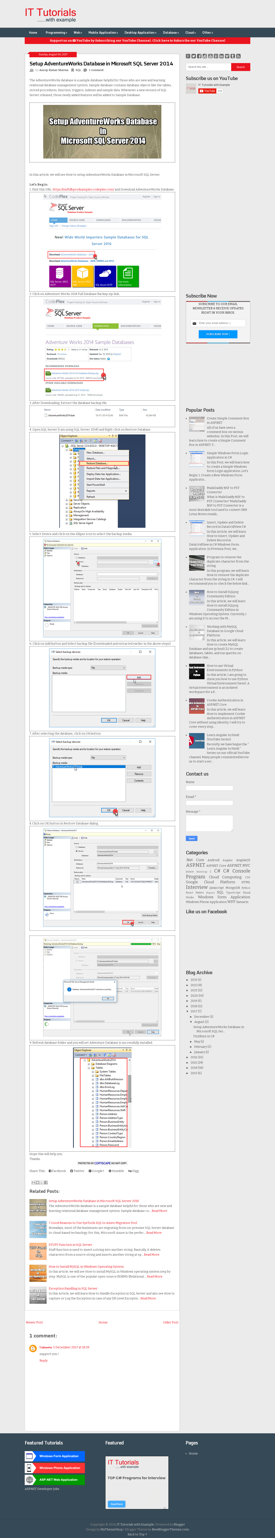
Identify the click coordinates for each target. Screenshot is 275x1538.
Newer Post (34, 1322)
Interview (197, 887)
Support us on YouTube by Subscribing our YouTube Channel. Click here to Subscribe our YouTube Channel (137, 40)
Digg (135, 1171)
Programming (56, 32)
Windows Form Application (224, 897)
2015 (194, 1063)
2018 (194, 1006)
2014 (194, 1068)
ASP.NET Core (216, 866)
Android (213, 860)
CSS (247, 877)
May (197, 1041)
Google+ (97, 1171)
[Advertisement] (172, 14)
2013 (194, 1073)
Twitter (78, 1171)
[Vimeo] (227, 56)
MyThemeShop (112, 1529)
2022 (194, 985)
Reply (43, 1361)
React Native (195, 892)
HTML (245, 882)
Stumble (117, 1171)
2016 (194, 1057)
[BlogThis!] (37, 1182)
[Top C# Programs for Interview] (137, 1508)
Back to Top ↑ (137, 1534)
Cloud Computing (225, 877)
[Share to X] (42, 1182)
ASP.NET (195, 865)
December (202, 1017)
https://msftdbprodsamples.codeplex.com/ (83, 189)
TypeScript (233, 892)
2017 (194, 1011)
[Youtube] (210, 56)
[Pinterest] (216, 56)
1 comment (96, 70)
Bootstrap (202, 871)
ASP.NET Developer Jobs (42, 1489)
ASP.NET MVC (238, 865)
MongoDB (233, 888)
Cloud (190, 32)
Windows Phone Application (206, 902)
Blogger (179, 1524)
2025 (194, 980)
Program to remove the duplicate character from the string (228, 561)
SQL (78, 70)
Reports (210, 892)
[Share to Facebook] (46, 1182)
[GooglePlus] (188, 56)
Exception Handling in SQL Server (73, 1288)
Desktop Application (140, 32)
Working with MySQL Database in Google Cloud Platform (225, 631)
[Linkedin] (221, 56)
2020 (195, 996)
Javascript (216, 888)
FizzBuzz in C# (203, 1036)
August (199, 1022)
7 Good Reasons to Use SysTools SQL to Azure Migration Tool (93, 1223)
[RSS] (238, 56)
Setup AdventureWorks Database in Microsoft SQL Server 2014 (101, 63)
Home (33, 32)
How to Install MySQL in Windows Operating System (86, 1267)
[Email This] (33, 1182)
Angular (228, 860)
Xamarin (242, 902)
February (201, 1047)
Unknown (46, 1347)
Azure (190, 871)
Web (78, 32)
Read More (159, 1211)
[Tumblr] (233, 56)
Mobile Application (103, 32)
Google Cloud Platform (210, 882)
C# (217, 871)
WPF (231, 902)
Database (171, 32)
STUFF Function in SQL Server (70, 1245)
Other (207, 32)
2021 (194, 990)
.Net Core (195, 860)
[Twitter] (193, 56)
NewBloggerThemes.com (170, 1529)
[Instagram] (205, 56)
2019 (194, 1001)
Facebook (58, 1171)
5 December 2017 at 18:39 (71, 1347)
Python (245, 887)
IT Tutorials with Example (135, 1524)
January (200, 1052)
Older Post (171, 1322)
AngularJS (243, 860)
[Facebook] (199, 56)
